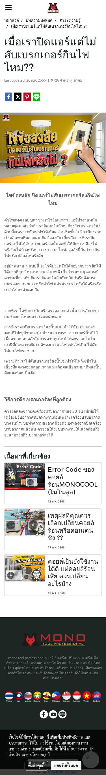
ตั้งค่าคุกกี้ (36, 765)
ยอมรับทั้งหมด (66, 765)
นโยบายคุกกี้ (40, 754)
